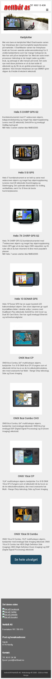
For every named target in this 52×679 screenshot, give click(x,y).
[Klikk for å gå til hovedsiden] (17, 7)
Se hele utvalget (26, 559)
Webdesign (26, 673)
